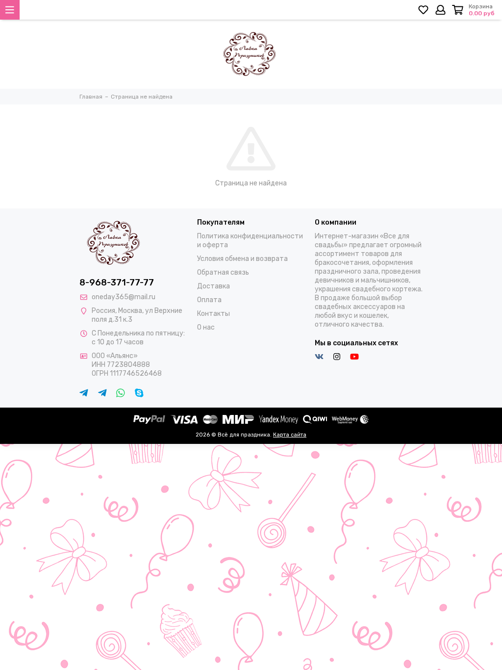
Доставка (213, 286)
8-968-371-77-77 (116, 282)
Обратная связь (223, 272)
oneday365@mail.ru (123, 297)
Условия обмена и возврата (242, 259)
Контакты (213, 313)
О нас (206, 327)
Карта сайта (289, 435)
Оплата (209, 300)
